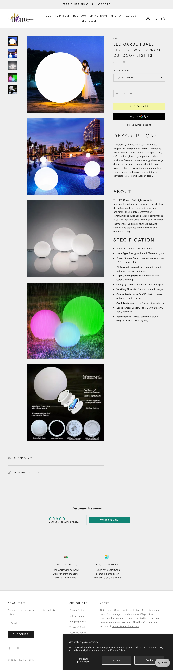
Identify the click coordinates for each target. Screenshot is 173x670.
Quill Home (121, 38)
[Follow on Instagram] (18, 648)
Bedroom (79, 16)
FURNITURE (62, 16)
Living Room (98, 16)
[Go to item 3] (13, 65)
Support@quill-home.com (125, 626)
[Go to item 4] (13, 77)
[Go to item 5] (13, 90)
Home (48, 16)
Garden (130, 16)
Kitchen (116, 16)
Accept (116, 660)
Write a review (109, 520)
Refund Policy (76, 616)
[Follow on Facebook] (9, 648)
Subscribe (21, 634)
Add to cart (139, 106)
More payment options (139, 124)
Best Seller (90, 21)
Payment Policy (77, 632)
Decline (149, 660)
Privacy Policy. (117, 650)
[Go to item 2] (13, 53)
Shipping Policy (77, 621)
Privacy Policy (76, 610)
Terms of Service (78, 627)
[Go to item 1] (13, 41)
